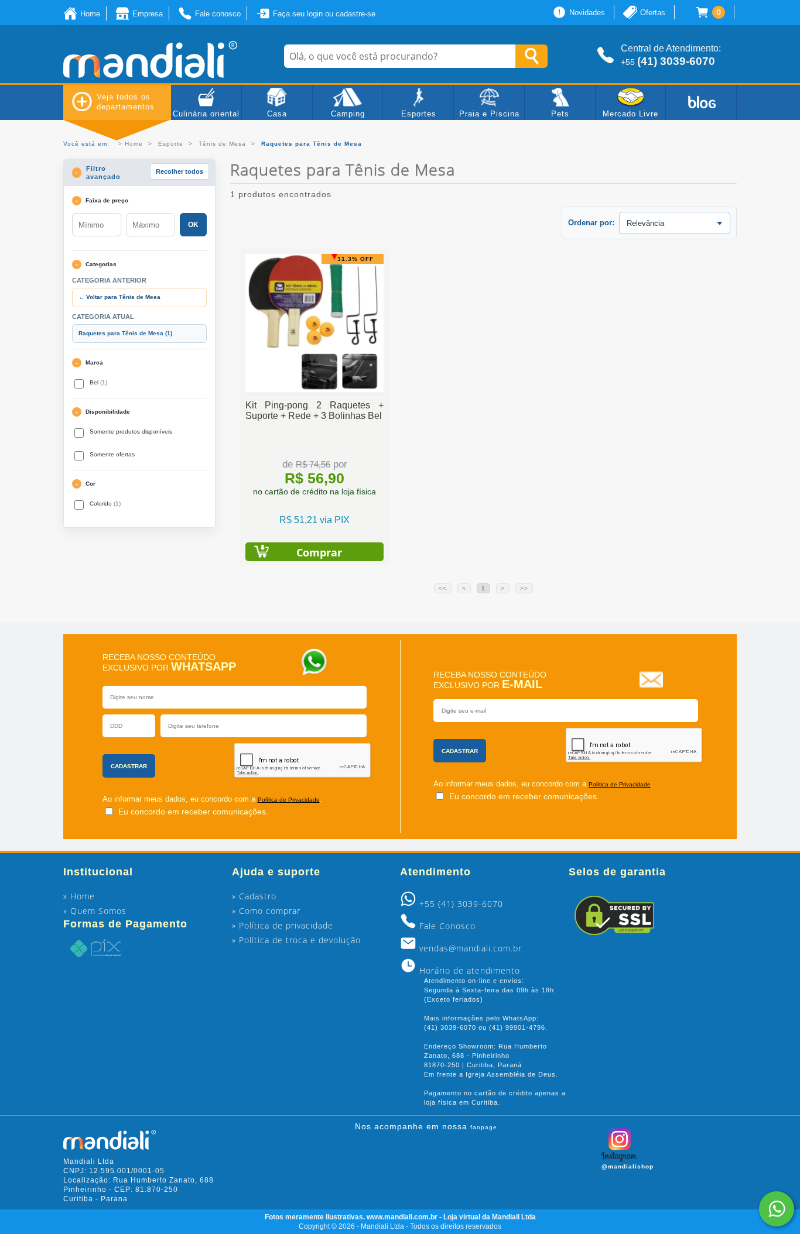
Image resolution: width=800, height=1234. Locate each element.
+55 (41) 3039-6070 (461, 903)
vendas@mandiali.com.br (470, 948)
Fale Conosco (447, 925)
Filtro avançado (103, 172)
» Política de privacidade (282, 925)
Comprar (319, 552)
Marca (94, 362)
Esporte (170, 143)
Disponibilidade (108, 411)
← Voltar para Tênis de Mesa (119, 297)
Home (134, 143)
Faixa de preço (107, 200)
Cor (90, 483)
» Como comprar (266, 910)
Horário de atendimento (469, 970)
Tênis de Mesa (222, 143)
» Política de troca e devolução (296, 940)
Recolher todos (179, 171)
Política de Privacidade (289, 799)
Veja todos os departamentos (126, 101)
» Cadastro (254, 896)
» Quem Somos (95, 910)
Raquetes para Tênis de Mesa (125, 333)
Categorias (101, 264)
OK (193, 225)
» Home (79, 896)
